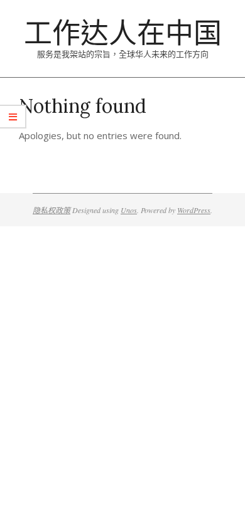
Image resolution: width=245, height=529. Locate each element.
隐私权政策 (51, 210)
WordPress (193, 210)
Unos (129, 210)
